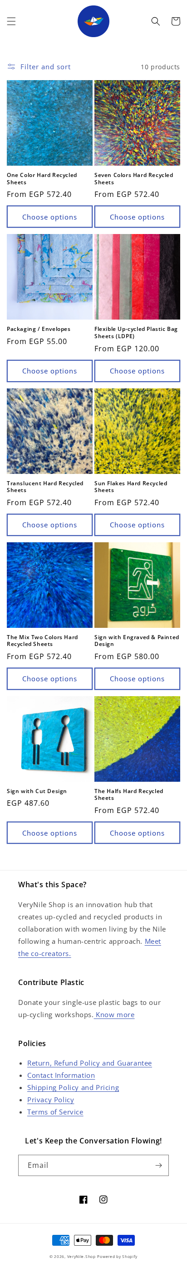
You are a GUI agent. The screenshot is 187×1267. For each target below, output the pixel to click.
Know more (114, 1014)
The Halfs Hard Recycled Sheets (128, 795)
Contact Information (61, 1075)
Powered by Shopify (117, 1256)
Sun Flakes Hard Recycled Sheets (130, 487)
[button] (11, 21)
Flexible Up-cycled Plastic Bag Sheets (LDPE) (136, 332)
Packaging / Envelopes (39, 329)
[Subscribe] (158, 1165)
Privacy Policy (50, 1099)
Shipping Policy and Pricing (73, 1087)
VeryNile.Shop (81, 1256)
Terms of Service (55, 1111)
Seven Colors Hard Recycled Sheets (133, 179)
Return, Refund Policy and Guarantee (89, 1062)
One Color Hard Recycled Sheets (42, 179)
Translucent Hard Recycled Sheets (45, 487)
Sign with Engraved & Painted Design (136, 641)
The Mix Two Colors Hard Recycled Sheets (42, 641)
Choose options (49, 216)
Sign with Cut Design (37, 791)
